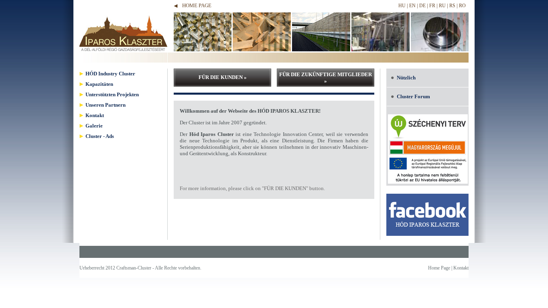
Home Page (196, 5)
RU (442, 5)
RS (452, 5)
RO (462, 5)
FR (432, 5)
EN (412, 5)
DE (422, 5)
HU (402, 5)
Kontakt (461, 268)
